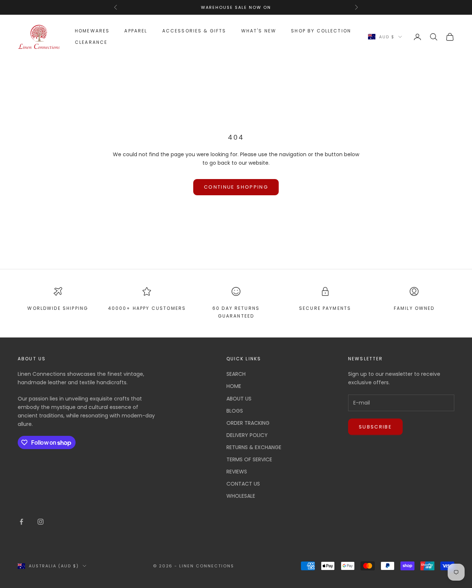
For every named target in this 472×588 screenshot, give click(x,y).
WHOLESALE (240, 496)
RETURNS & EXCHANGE (253, 447)
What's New (259, 31)
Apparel (135, 31)
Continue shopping (236, 186)
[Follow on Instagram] (40, 521)
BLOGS (234, 410)
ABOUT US (238, 398)
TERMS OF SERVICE (249, 459)
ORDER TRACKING (248, 423)
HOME (233, 386)
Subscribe (375, 426)
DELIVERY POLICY (247, 435)
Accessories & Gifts (194, 31)
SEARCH (236, 374)
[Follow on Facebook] (21, 521)
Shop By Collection (321, 31)
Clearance (91, 42)
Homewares (92, 31)
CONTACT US (243, 483)
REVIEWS (236, 471)
